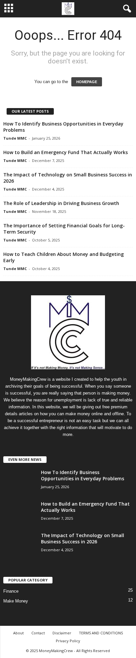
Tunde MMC (15, 138)
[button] (126, 9)
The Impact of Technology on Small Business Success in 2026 (82, 538)
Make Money (15, 601)
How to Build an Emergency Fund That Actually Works (65, 152)
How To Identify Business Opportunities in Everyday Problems (82, 475)
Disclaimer (61, 632)
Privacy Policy (68, 640)
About (18, 632)
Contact (38, 632)
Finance (10, 591)
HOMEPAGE (86, 82)
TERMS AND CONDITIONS (101, 632)
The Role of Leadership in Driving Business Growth (61, 203)
